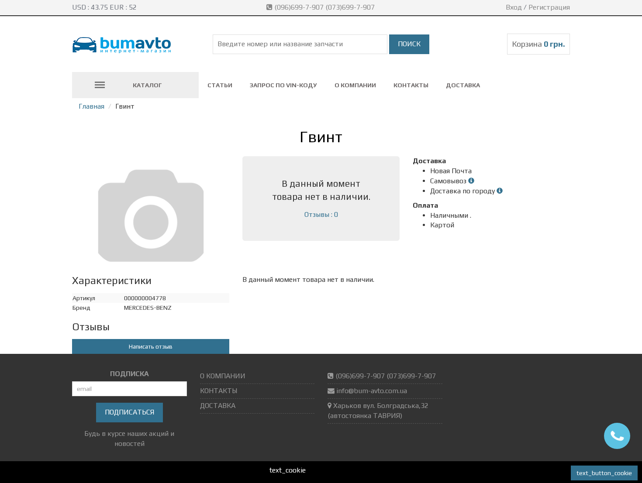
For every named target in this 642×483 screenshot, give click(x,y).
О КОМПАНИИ (355, 85)
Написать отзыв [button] (151, 346)
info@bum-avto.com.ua (371, 391)
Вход (514, 7)
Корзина (538, 43)
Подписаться (129, 412)
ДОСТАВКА (463, 85)
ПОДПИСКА (129, 374)
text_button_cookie (604, 472)
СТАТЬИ (219, 85)
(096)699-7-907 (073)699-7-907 (324, 7)
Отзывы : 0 (321, 214)
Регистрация (549, 7)
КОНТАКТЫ (410, 85)
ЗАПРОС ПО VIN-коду (283, 85)
